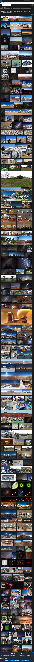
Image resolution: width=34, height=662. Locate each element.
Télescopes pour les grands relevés (6, 12)
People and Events (3, 11)
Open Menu (3, 2)
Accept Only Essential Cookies (15, 660)
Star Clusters (26, 11)
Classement (30, 14)
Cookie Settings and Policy (25, 660)
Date (32, 14)
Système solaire (21, 11)
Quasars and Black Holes (14, 11)
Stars (30, 11)
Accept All (6, 660)
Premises (8, 11)
